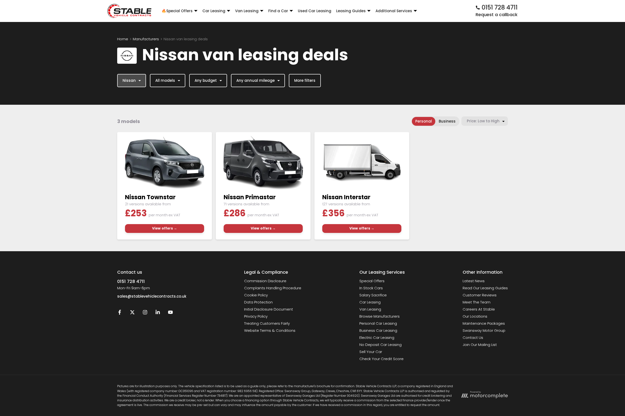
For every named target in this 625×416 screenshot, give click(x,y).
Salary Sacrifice (373, 295)
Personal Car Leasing (378, 323)
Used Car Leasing (314, 10)
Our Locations (475, 316)
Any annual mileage (255, 80)
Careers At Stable (479, 309)
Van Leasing (370, 309)
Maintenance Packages (484, 323)
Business (447, 121)
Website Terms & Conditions (269, 330)
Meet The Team (476, 302)
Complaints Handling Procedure (272, 288)
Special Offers (372, 280)
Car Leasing (370, 302)
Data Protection (258, 302)
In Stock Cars (371, 288)
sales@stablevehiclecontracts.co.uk (151, 296)
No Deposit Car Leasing (380, 344)
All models (165, 80)
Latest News (474, 280)
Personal (423, 121)
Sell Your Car (370, 351)
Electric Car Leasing (376, 337)
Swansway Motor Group (484, 330)
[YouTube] (170, 313)
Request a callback (497, 14)
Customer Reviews (480, 295)
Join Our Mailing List (480, 344)
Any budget (206, 80)
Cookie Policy (256, 295)
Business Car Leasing (378, 330)
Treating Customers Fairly (267, 323)
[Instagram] (145, 313)
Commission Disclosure (265, 280)
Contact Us (473, 337)
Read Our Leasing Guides (485, 288)
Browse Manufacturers (379, 316)
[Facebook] (119, 313)
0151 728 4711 (131, 281)
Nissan (129, 80)
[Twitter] (132, 313)
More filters (304, 80)
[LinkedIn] (157, 313)
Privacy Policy (256, 316)
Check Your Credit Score (381, 358)
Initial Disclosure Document (268, 309)
